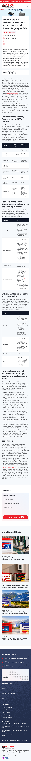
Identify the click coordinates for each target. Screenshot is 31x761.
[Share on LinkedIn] (12, 72)
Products (4, 690)
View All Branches (5, 677)
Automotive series (6, 709)
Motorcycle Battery (7, 707)
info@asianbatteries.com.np (12, 666)
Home (3, 647)
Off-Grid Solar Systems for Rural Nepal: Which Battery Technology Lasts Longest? (15, 612)
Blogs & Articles (9, 647)
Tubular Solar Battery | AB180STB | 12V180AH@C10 (15, 723)
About (3, 688)
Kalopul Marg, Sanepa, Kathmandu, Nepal (15, 658)
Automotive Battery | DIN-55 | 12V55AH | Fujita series (14, 730)
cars (18, 278)
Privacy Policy (5, 701)
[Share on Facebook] (9, 72)
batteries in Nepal (12, 93)
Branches (4, 698)
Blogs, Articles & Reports (8, 693)
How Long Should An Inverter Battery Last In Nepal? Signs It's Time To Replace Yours (15, 586)
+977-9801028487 (19, 662)
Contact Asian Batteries (9, 467)
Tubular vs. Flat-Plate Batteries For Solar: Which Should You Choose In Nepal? (15, 638)
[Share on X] (16, 72)
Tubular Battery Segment (8, 715)
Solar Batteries (6, 712)
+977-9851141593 (9, 662)
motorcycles (23, 278)
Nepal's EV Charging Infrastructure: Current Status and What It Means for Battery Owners (15, 559)
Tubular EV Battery (7, 717)
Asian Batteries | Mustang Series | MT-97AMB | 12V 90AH (15, 727)
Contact (4, 696)
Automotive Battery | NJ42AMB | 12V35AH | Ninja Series (15, 734)
